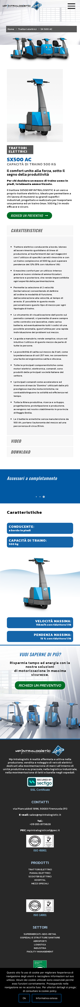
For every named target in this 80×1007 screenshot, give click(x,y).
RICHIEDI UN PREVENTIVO (27, 215)
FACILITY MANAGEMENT (40, 951)
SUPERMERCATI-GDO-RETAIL (40, 934)
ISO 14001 (40, 915)
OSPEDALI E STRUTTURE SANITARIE (40, 937)
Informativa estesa (46, 998)
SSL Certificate (40, 789)
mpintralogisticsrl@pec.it (43, 830)
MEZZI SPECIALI (40, 883)
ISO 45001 (40, 850)
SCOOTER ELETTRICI (40, 876)
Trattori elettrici (27, 29)
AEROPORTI (40, 941)
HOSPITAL (40, 880)
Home (11, 29)
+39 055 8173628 (40, 824)
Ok (24, 998)
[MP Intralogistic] (22, 5)
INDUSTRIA (40, 948)
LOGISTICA (40, 944)
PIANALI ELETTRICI (40, 873)
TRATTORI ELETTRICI (40, 869)
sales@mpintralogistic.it (45, 815)
